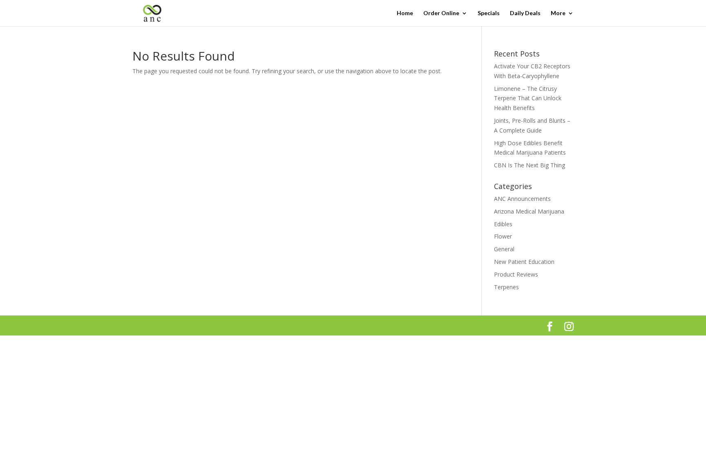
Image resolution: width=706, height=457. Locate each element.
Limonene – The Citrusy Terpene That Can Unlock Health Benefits (527, 98)
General (504, 249)
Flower (503, 236)
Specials (489, 13)
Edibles (503, 224)
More (558, 13)
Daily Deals (525, 13)
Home (405, 13)
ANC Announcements (522, 199)
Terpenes (506, 287)
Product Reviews (516, 274)
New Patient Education (524, 262)
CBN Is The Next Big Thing (529, 165)
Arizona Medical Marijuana (529, 211)
